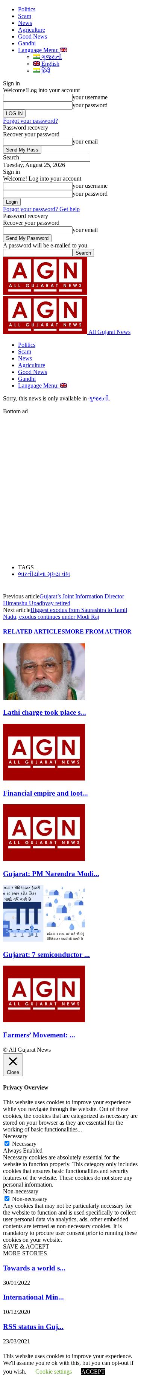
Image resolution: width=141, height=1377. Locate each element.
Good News (32, 36)
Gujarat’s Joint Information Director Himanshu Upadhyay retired (63, 599)
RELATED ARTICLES (34, 631)
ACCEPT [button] (93, 1371)
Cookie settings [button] (53, 1371)
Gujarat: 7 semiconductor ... (46, 954)
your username (90, 97)
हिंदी (45, 70)
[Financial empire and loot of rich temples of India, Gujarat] (44, 778)
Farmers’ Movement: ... (39, 1035)
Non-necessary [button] (20, 1191)
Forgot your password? (30, 120)
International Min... (33, 1297)
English (49, 63)
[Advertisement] (70, 485)
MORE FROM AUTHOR (98, 631)
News (25, 23)
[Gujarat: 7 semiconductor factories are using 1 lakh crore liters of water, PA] (44, 940)
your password (90, 105)
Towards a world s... (34, 1268)
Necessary (24, 1144)
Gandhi (27, 43)
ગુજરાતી (51, 57)
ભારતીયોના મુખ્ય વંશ (44, 574)
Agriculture (31, 29)
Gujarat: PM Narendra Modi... (51, 874)
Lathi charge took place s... (44, 712)
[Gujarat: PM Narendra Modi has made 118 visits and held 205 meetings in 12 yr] (44, 859)
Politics (26, 9)
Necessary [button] (15, 1136)
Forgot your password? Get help (41, 209)
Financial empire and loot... (45, 793)
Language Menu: (39, 50)
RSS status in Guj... (33, 1327)
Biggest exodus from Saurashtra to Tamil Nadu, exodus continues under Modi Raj (65, 613)
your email (85, 141)
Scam (24, 16)
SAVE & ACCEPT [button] (26, 1246)
